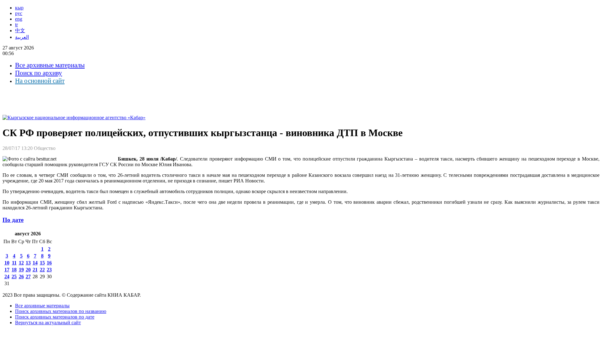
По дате (13, 220)
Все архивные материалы (50, 65)
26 (21, 276)
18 (14, 269)
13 (28, 262)
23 (49, 269)
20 (28, 269)
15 (42, 262)
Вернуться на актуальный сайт (48, 322)
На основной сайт (40, 80)
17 (6, 269)
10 (6, 262)
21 (35, 269)
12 (21, 262)
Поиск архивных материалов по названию (60, 311)
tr (16, 24)
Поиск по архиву (38, 73)
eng (18, 19)
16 (49, 262)
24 (6, 276)
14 (35, 262)
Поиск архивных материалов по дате (54, 317)
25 (14, 276)
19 (21, 269)
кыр (19, 7)
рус (18, 13)
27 (28, 276)
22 (42, 269)
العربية (22, 37)
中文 (20, 30)
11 (14, 262)
